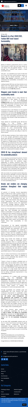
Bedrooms (16, 394)
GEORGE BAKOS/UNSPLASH (16, 341)
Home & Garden (5, 394)
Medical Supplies (18, 389)
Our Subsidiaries (5, 378)
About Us (3, 371)
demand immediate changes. (16, 149)
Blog (15, 25)
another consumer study (16, 162)
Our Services (4, 376)
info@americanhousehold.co (9, 1)
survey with (17, 113)
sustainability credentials (10, 311)
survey (6, 125)
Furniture (3, 396)
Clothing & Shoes (5, 389)
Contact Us (22, 5)
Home (11, 25)
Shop (2, 373)
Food (2, 392)
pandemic (15, 88)
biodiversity (9, 248)
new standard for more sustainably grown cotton (14, 254)
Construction (17, 392)
